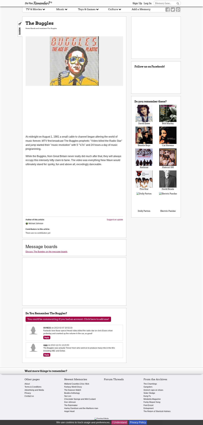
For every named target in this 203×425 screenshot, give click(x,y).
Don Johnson (70, 402)
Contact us (29, 396)
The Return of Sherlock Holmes (157, 411)
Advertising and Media (34, 390)
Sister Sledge (149, 393)
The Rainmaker (71, 405)
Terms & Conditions (33, 387)
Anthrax (144, 167)
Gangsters (148, 387)
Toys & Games (87, 9)
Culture (113, 9)
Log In (148, 3)
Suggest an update (115, 220)
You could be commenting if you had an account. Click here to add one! (68, 319)
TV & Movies (34, 9)
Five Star (144, 189)
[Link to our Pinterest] (178, 9)
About (27, 384)
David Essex (144, 123)
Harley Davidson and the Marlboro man (81, 408)
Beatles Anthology (72, 393)
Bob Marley (168, 123)
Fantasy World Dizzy (73, 387)
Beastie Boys (144, 145)
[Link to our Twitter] (173, 9)
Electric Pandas (168, 211)
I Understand (119, 422)
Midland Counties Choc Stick (76, 384)
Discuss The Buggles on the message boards (46, 251)
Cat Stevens (168, 145)
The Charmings (150, 384)
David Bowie (168, 189)
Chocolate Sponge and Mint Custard (80, 399)
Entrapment (149, 408)
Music (60, 9)
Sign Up (137, 3)
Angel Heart (69, 411)
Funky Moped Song (152, 402)
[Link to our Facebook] (167, 9)
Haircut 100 (168, 167)
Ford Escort (148, 405)
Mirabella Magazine (152, 399)
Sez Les (67, 396)
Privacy (28, 393)
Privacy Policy (138, 422)
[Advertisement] (74, 111)
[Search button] (178, 3)
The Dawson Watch (72, 390)
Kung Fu (147, 396)
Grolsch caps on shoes (153, 390)
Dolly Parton (144, 211)
